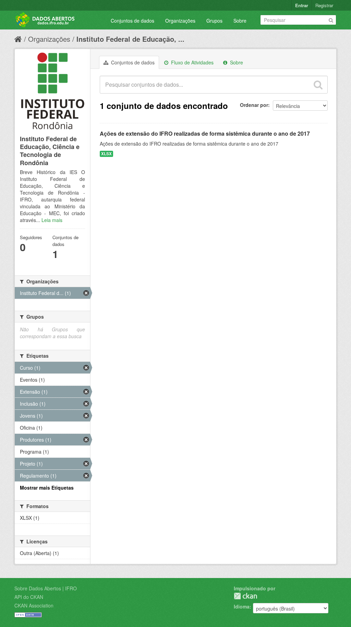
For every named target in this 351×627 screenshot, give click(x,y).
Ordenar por (254, 104)
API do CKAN (28, 596)
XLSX (106, 154)
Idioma (242, 606)
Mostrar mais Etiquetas (47, 487)
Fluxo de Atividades (192, 62)
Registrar (324, 5)
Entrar (301, 5)
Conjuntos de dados (132, 20)
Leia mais (51, 220)
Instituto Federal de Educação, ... (130, 39)
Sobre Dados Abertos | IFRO (45, 588)
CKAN (245, 596)
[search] (318, 84)
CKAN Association (33, 605)
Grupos (214, 20)
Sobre (239, 20)
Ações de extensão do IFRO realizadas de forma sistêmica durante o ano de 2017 (205, 133)
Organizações (180, 20)
